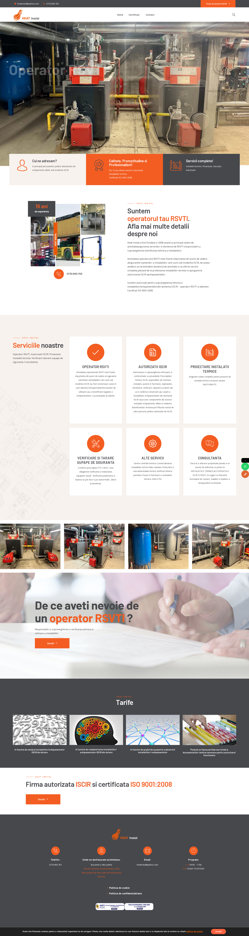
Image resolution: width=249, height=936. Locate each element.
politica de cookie (194, 931)
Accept (218, 931)
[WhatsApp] (245, 466)
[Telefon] (245, 474)
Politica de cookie (119, 887)
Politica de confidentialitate (125, 893)
